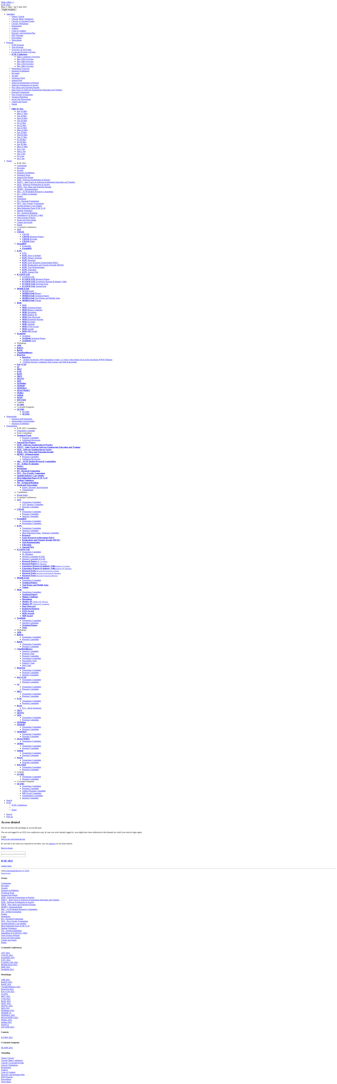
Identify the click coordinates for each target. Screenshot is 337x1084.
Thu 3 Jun (21, 154)
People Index (22, 495)
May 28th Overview (25, 66)
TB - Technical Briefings (27, 213)
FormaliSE (26, 246)
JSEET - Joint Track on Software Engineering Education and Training (46, 182)
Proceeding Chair (29, 661)
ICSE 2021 (7, 860)
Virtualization (27, 490)
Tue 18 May (22, 116)
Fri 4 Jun (20, 156)
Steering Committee (30, 516)
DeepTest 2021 (7, 989)
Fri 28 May (21, 139)
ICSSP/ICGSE (28, 277)
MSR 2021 (5, 967)
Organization (11, 426)
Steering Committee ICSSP (33, 556)
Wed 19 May (22, 118)
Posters (20, 196)
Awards (15, 76)
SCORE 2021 (7, 1037)
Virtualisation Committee (32, 795)
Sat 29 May (21, 142)
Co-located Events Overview (24, 52)
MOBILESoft (28, 291)
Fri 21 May (21, 123)
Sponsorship (11, 416)
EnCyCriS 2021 (7, 991)
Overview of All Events (21, 50)
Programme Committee (31, 523)
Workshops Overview (21, 68)
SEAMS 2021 (7, 1048)
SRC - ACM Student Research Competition (35, 192)
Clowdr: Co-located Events (23, 21)
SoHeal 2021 (6, 1022)
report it (52, 843)
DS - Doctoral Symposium (28, 201)
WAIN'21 (5, 1025)
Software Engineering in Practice (25, 83)
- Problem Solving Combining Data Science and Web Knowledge (49, 362)
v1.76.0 (25, 871)
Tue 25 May (22, 132)
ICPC (24, 253)
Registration (17, 26)
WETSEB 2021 (7, 1027)
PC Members (27, 554)
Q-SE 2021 (6, 998)
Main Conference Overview (28, 57)
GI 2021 (4, 994)
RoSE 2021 (6, 1001)
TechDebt (26, 336)
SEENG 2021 (7, 1006)
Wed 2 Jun (21, 151)
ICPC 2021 (6, 960)
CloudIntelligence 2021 (11, 987)
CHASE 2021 (7, 955)
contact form (6, 866)
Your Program (17, 47)
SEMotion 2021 (7, 1010)
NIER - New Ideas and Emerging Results (34, 187)
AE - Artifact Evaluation (27, 194)
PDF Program (17, 35)
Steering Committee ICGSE (33, 559)
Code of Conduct (19, 31)
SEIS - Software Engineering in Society (33, 184)
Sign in (9, 814)
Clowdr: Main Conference (22, 19)
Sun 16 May (22, 111)
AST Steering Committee (32, 504)
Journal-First (17, 80)
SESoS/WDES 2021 (9, 1017)
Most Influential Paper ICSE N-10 (31, 208)
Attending (10, 14)
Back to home (7, 848)
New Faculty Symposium (22, 94)
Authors (15, 28)
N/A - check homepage (31, 708)
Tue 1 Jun (21, 149)
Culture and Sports (19, 102)
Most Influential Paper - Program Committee (40, 533)
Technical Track (18, 78)
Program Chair (28, 654)
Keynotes (15, 73)
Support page (6, 873)
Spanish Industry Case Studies (29, 206)
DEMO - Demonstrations (27, 189)
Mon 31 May (22, 147)
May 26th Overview (25, 61)
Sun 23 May (22, 128)
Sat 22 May (21, 125)
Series (14, 810)
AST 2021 (5, 953)
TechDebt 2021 (7, 969)
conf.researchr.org (13, 871)
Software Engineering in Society (25, 85)
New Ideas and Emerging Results (25, 87)
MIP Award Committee (31, 793)
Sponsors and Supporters (22, 419)
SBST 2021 (6, 1003)
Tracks (9, 161)
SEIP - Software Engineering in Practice (33, 180)
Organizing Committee (31, 502)
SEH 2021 (5, 1008)
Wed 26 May (22, 135)
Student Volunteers (25, 210)
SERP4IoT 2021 (8, 1015)
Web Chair (26, 665)
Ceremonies (22, 165)
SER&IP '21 (6, 1013)
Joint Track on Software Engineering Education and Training (37, 90)
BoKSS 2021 (6, 982)
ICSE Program (18, 45)
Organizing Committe (26, 431)
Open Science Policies (26, 218)
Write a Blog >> (7, 2)
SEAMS (25, 412)
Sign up (9, 817)
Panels (14, 104)
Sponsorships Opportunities (23, 421)
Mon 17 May (22, 113)
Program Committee (30, 438)
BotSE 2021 (6, 984)
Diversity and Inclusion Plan (23, 33)
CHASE (25, 234)
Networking (17, 40)
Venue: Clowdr (18, 16)
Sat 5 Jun (20, 158)
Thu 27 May (22, 137)
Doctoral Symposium (20, 92)
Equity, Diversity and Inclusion (35, 487)
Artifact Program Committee (34, 791)
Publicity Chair (28, 663)
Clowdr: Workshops (20, 23)
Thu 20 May (22, 121)
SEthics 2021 (6, 1020)
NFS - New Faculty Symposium (30, 203)
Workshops (21, 199)
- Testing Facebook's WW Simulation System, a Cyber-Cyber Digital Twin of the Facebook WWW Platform (67, 360)
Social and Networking (21, 99)
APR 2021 (5, 980)
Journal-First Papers (25, 177)
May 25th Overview (25, 59)
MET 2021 (5, 996)
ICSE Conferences (19, 805)
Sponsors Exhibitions (20, 71)
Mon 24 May (22, 130)
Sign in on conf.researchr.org (13, 839)
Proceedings (17, 38)
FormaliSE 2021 (8, 957)
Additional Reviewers (31, 440)
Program (9, 42)
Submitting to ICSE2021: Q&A (30, 215)
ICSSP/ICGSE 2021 (9, 962)
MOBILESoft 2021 (9, 965)
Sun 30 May (22, 144)
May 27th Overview (25, 64)
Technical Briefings (20, 97)
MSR (24, 305)
